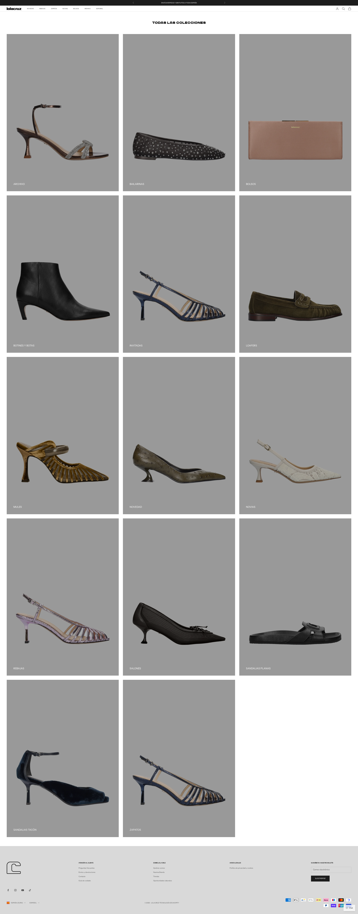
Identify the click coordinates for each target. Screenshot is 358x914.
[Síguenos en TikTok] (30, 890)
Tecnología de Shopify (169, 903)
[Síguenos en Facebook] (8, 890)
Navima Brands (159, 872)
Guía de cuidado (85, 881)
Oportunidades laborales (162, 881)
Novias (65, 8)
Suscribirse (320, 878)
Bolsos (76, 8)
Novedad (30, 8)
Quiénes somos (159, 868)
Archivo (87, 8)
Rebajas (42, 8)
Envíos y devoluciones (87, 872)
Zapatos (54, 8)
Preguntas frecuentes (87, 868)
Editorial (99, 8)
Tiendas (156, 876)
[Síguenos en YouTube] (22, 890)
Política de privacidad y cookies (241, 868)
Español (33, 903)
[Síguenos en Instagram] (15, 890)
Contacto (82, 876)
